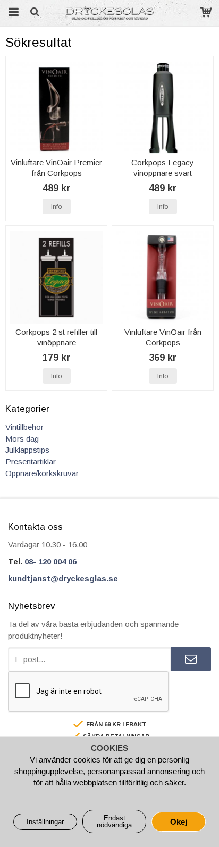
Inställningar (45, 822)
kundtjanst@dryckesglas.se (63, 578)
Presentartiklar (30, 461)
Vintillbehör (24, 426)
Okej (178, 821)
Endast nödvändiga (114, 821)
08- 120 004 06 (50, 561)
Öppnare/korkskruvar (42, 473)
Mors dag (22, 438)
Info (56, 206)
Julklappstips (27, 449)
